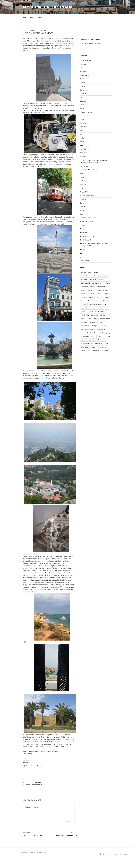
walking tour (92, 340)
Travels (37, 782)
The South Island (85, 240)
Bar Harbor (83, 71)
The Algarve (37, 785)
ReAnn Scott (41, 30)
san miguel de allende (87, 195)
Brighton (93, 279)
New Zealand (84, 153)
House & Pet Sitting (101, 301)
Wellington (101, 340)
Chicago (107, 283)
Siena (82, 203)
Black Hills (84, 279)
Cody (91, 286)
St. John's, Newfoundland (88, 218)
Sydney (82, 225)
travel (99, 336)
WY (89, 350)
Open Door (93, 322)
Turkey (82, 253)
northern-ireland (105, 318)
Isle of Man (83, 123)
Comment (68, 821)
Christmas (84, 286)
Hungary (82, 116)
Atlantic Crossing (86, 276)
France (82, 97)
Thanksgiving (105, 333)
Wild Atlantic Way (86, 343)
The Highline (84, 232)
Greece (82, 105)
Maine (82, 141)
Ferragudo (83, 93)
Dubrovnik (83, 90)
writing (83, 350)
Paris (81, 173)
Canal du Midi (84, 75)
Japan (82, 134)
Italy (81, 130)
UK (81, 257)
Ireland (82, 119)
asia (89, 272)
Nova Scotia (84, 166)
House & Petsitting (86, 112)
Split (81, 214)
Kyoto (101, 308)
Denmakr (83, 86)
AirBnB (83, 272)
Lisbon (28, 785)
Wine (106, 343)
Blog (31, 17)
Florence (84, 297)
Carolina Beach (97, 283)
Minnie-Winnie (99, 311)
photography (85, 326)
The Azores (83, 229)
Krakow (82, 138)
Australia (83, 64)
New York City (84, 149)
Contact (39, 17)
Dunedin (98, 290)
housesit (83, 304)
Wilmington (98, 343)
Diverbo (90, 290)
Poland (82, 177)
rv (100, 326)
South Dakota (94, 333)
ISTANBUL (83, 127)
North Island (84, 156)
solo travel (84, 333)
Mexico (82, 145)
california (101, 279)
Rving (105, 326)
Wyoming (96, 350)
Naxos (83, 318)
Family (98, 294)
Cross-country (100, 286)
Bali (81, 68)
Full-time (105, 297)
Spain (82, 210)
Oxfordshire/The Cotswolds (88, 170)
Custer (83, 290)
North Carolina (92, 318)
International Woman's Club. (98, 304)
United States (84, 260)
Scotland (83, 199)
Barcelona (97, 276)
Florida (91, 297)
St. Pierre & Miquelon (86, 221)
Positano (83, 184)
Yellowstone (105, 350)
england (105, 290)
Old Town (84, 322)
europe (83, 294)
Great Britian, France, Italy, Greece (90, 43)
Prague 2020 (84, 192)
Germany (83, 101)
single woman (101, 329)
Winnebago (84, 347)
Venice (83, 340)
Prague (82, 188)
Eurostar (91, 294)
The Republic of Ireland (87, 236)
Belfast (105, 276)
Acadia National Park (86, 60)
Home (24, 17)
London (90, 311)
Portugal (30, 782)
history (90, 301)
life (107, 308)
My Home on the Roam (48, 7)
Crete (82, 79)
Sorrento (83, 206)
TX (105, 336)
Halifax (82, 108)
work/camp (102, 347)
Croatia (82, 82)
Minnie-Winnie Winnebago (89, 315)
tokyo (93, 336)
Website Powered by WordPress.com (34, 852)
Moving (102, 315)
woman (93, 347)
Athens (95, 272)
